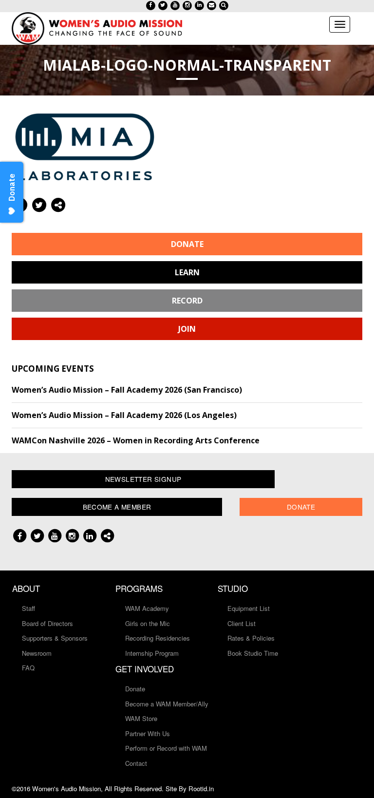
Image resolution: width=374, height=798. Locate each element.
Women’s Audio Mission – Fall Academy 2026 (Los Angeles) (124, 415)
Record (187, 300)
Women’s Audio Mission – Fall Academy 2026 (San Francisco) (127, 389)
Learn (187, 272)
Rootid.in (201, 788)
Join (187, 328)
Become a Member (117, 507)
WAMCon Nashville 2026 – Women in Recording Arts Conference (136, 440)
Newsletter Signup (143, 479)
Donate (187, 244)
